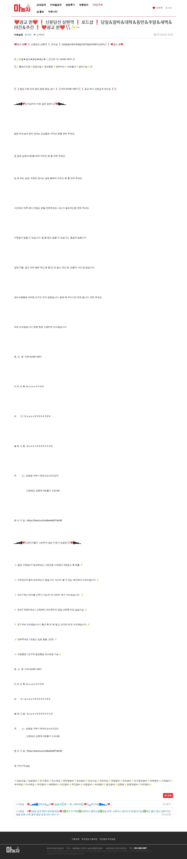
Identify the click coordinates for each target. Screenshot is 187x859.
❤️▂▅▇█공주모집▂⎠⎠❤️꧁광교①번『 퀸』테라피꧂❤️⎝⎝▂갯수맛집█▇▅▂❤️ (68, 804)
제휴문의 (83, 4)
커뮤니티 (52, 11)
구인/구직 (98, 4)
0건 (29, 34)
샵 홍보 (40, 11)
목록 (169, 795)
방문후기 (70, 4)
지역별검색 (56, 4)
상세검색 (41, 4)
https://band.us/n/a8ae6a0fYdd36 (44, 520)
